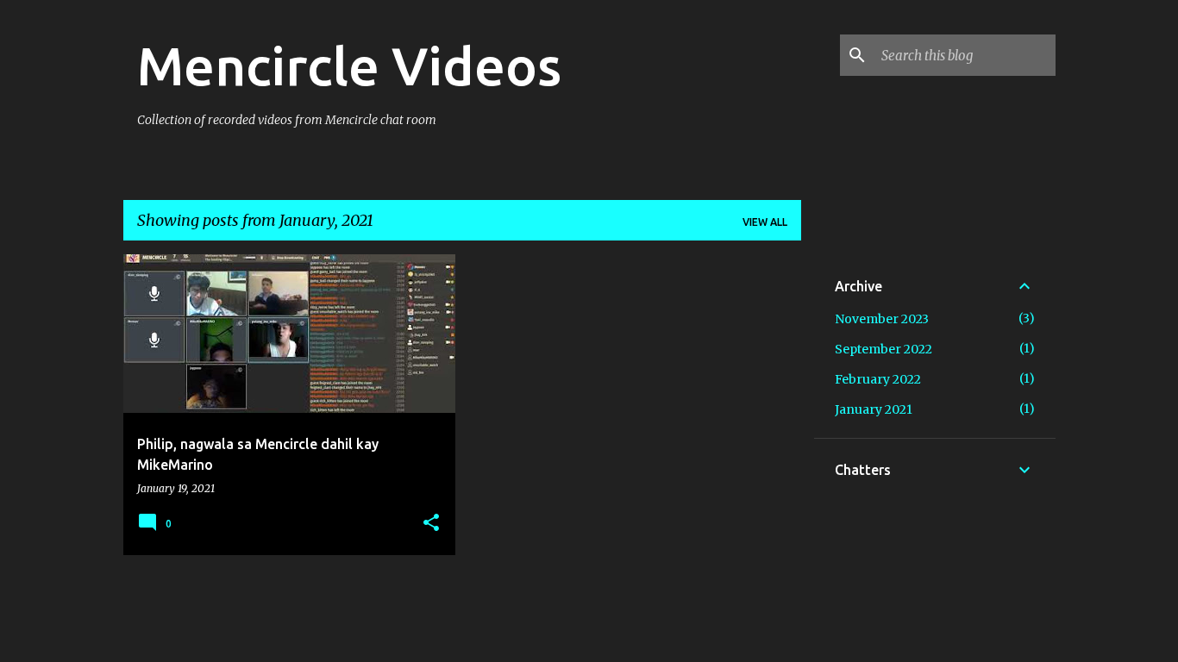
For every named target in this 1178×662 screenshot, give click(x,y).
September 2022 (883, 349)
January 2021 (873, 409)
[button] (431, 523)
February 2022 (878, 379)
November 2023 (882, 319)
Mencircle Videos (349, 65)
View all (765, 222)
